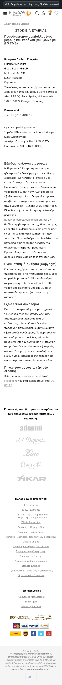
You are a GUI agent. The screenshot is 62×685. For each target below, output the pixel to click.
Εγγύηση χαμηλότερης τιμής (31, 551)
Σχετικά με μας (31, 541)
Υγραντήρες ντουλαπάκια (31, 597)
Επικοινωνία (31, 505)
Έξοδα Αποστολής (31, 522)
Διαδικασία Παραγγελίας (31, 527)
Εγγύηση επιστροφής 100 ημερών (31, 546)
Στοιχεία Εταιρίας (31, 566)
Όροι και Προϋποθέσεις (31, 532)
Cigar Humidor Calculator (31, 575)
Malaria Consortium (38, 654)
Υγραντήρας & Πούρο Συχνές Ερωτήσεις (31, 570)
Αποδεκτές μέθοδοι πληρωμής (31, 561)
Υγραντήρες (31, 601)
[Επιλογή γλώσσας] (31, 677)
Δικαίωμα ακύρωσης (31, 556)
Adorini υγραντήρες (31, 606)
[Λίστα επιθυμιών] (56, 14)
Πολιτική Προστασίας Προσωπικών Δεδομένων (31, 537)
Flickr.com (10, 380)
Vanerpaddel (35, 376)
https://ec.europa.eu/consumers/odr (26, 219)
